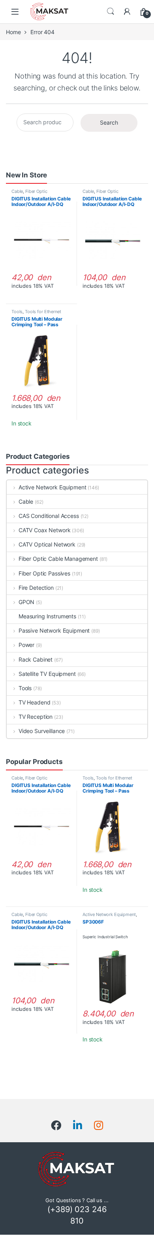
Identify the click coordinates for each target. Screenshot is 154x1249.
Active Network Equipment (52, 487)
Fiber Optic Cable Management (58, 558)
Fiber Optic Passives (44, 573)
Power (26, 644)
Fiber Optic (36, 191)
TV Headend (34, 702)
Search (110, 11)
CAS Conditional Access (49, 515)
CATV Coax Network (44, 530)
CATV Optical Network (47, 544)
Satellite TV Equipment (47, 673)
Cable (17, 191)
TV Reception (36, 716)
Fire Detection (36, 587)
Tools (17, 311)
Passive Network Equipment (54, 630)
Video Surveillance (42, 730)
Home (13, 32)
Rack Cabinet (36, 659)
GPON (26, 602)
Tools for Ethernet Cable (36, 314)
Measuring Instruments (47, 616)
